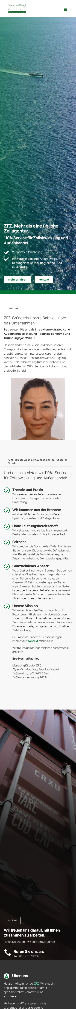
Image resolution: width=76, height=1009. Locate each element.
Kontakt (44, 279)
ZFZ (36, 983)
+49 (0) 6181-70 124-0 (28, 956)
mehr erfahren (17, 279)
